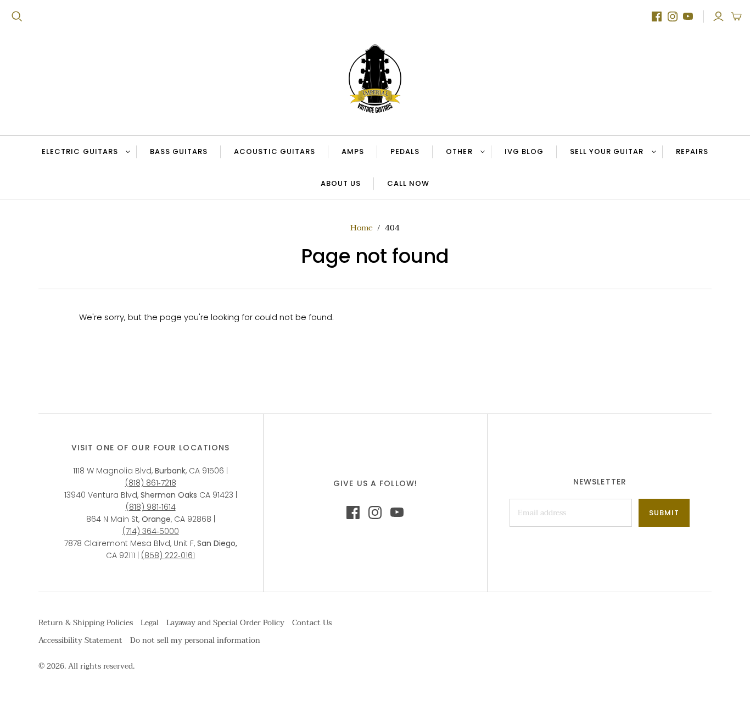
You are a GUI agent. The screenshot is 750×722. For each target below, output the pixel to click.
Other (459, 151)
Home (361, 228)
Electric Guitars (80, 151)
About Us (341, 183)
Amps (353, 151)
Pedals (404, 151)
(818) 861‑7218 (150, 482)
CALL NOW (415, 186)
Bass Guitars (179, 151)
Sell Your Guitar (607, 151)
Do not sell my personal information (195, 640)
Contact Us (312, 622)
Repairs (692, 151)
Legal (150, 622)
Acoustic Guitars (274, 151)
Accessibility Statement (80, 640)
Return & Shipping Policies (85, 622)
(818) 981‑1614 (151, 506)
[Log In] (718, 16)
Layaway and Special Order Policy (225, 622)
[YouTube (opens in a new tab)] (688, 16)
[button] (736, 16)
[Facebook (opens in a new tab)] (656, 16)
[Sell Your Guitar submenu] (652, 152)
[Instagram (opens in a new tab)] (673, 16)
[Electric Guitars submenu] (126, 152)
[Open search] (17, 16)
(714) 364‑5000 (150, 531)
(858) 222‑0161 (168, 555)
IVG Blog (530, 154)
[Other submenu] (481, 152)
